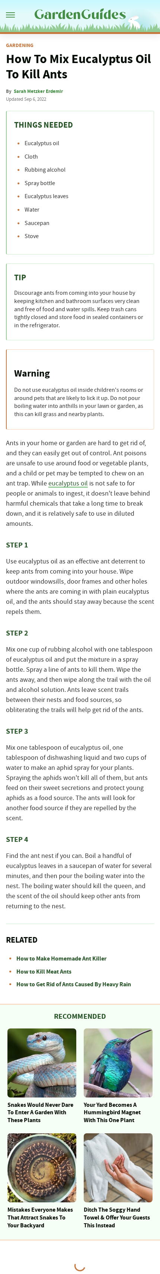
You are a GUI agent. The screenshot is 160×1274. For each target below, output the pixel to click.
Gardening (19, 45)
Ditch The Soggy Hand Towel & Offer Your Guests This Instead (117, 1217)
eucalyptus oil (68, 484)
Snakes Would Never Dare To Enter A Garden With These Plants (40, 1112)
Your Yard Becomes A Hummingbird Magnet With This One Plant (112, 1112)
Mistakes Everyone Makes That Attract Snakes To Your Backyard (40, 1217)
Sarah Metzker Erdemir (38, 91)
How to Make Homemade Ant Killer (61, 958)
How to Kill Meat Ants (43, 971)
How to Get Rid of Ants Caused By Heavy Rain (73, 984)
